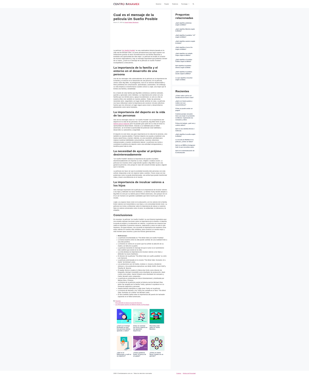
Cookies (178, 373)
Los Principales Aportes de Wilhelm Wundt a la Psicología (132, 304)
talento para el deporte (121, 124)
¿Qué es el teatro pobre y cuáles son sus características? (183, 103)
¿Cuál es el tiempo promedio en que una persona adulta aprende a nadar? (123, 328)
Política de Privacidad (189, 373)
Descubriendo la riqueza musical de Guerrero (128, 302)
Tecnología (184, 4)
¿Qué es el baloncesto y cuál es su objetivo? (124, 354)
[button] (193, 4)
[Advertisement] (140, 37)
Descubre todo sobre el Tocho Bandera (155, 327)
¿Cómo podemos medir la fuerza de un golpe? (139, 354)
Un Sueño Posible (128, 50)
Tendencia (175, 4)
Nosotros (158, 4)
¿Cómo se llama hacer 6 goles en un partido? (156, 354)
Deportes (118, 301)
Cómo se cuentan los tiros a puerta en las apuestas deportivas (140, 328)
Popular (166, 4)
